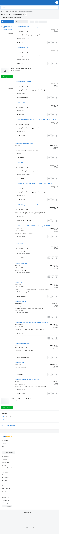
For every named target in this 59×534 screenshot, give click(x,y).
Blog (3, 485)
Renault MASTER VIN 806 (22, 343)
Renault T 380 (19, 243)
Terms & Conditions (7, 475)
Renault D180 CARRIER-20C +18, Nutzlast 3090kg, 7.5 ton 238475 (33, 183)
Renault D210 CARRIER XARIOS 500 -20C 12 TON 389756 (31, 322)
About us (4, 443)
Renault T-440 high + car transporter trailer (27, 205)
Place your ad (6, 76)
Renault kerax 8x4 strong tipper (24, 143)
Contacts (4, 449)
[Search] (56, 7)
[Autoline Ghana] (10, 2)
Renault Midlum (19, 362)
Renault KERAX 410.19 (21, 47)
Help (3, 446)
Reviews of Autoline (7, 483)
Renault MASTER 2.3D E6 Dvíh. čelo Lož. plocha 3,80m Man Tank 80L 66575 (37, 119)
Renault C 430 (19, 162)
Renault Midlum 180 (20, 301)
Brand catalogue (6, 488)
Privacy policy (5, 477)
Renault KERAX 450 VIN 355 (23, 81)
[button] (56, 2)
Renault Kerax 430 (20, 103)
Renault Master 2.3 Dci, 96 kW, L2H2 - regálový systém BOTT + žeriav (34, 226)
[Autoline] (2, 11)
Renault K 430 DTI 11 (21, 263)
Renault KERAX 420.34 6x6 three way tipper (27, 26)
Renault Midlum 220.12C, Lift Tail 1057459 (27, 379)
